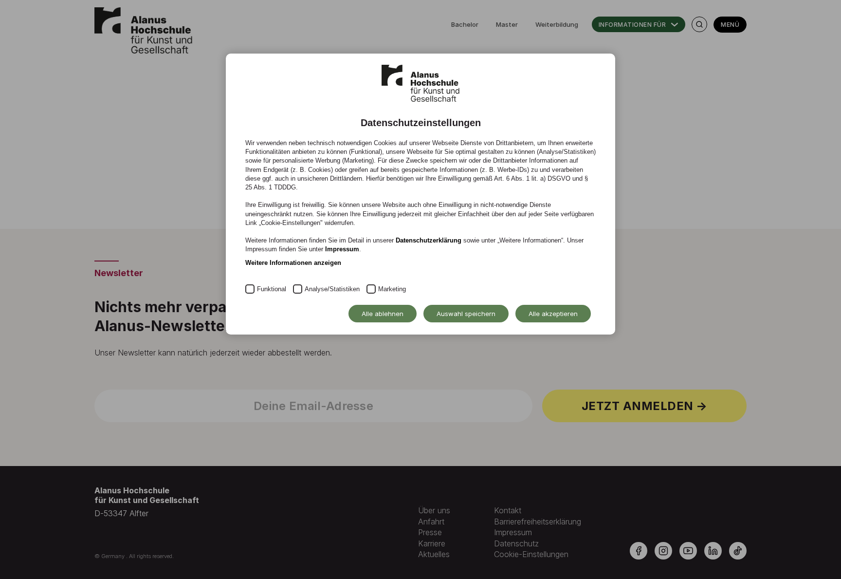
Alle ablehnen (382, 314)
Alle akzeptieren (553, 314)
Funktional (271, 289)
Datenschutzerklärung (428, 240)
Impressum (342, 249)
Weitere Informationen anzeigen (293, 262)
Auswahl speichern (466, 314)
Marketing (392, 289)
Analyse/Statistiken (332, 289)
